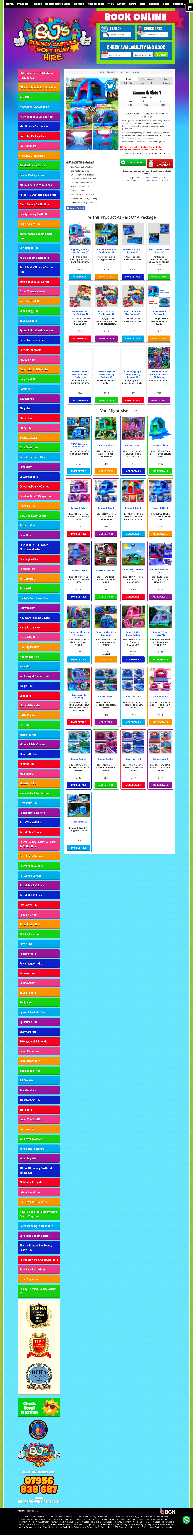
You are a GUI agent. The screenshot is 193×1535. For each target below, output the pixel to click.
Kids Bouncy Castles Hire (34, 126)
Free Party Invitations (32, 1269)
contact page (163, 180)
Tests (153, 83)
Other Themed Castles (33, 291)
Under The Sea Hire (31, 1119)
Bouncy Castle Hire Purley (111, 1522)
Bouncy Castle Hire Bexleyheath (103, 1516)
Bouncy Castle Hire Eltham (138, 1519)
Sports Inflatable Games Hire (37, 330)
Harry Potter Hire (30, 627)
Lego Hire (25, 696)
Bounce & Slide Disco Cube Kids (79, 633)
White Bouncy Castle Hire (34, 282)
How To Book (96, 4)
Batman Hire (27, 399)
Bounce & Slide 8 (160, 508)
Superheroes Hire (30, 1061)
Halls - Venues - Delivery (33, 1202)
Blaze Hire (26, 418)
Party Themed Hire (30, 822)
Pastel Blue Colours (31, 832)
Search (161, 55)
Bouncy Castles (28, 438)
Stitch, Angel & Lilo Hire (34, 1041)
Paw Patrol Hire (29, 905)
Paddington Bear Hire (32, 813)
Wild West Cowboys (31, 1139)
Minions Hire (27, 764)
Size (165, 79)
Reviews (154, 4)
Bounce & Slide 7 (133, 508)
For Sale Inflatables (31, 350)
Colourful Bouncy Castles (34, 486)
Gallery (144, 1527)
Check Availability (163, 163)
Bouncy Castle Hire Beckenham (51, 1516)
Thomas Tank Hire (30, 1071)
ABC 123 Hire (27, 360)
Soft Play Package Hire (33, 136)
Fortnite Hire (27, 579)
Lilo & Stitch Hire (30, 705)
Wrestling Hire (28, 1158)
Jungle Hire (26, 686)
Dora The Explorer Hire (33, 516)
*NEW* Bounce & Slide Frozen (79, 445)
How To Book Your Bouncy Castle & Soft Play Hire (39, 1214)
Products (23, 4)
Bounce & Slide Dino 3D (133, 570)
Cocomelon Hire (29, 477)
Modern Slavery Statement (30, 1527)
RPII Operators (121, 1527)
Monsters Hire (28, 783)
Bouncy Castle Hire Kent (161, 1519)
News (166, 4)
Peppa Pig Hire (28, 915)
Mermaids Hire (28, 735)
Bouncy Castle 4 (78, 759)
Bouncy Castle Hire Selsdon (135, 1522)
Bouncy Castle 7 (160, 759)
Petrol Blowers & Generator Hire (39, 1260)
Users (141, 83)
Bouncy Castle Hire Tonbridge (78, 1524)
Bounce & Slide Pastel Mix (160, 633)
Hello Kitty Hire (29, 637)
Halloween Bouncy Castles (35, 617)
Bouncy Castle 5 (105, 759)
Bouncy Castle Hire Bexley (77, 1516)
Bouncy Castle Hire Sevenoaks (161, 1522)
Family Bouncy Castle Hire (35, 214)
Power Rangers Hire (31, 963)
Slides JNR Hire (28, 321)
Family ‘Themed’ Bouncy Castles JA (38, 1291)
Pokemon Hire (28, 954)
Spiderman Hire (29, 1022)
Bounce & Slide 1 (133, 72)
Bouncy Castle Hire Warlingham (106, 1524)
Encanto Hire (27, 525)
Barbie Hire (26, 389)
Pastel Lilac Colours (31, 856)
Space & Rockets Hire (32, 1012)
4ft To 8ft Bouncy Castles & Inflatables (36, 1170)
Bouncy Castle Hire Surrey (54, 1524)
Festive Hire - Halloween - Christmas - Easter (35, 547)
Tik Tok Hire (26, 1080)
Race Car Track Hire (31, 301)
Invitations (170, 1527)
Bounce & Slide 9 (79, 570)
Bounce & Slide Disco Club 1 (160, 570)
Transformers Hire (30, 1100)
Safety (121, 4)
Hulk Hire (25, 666)
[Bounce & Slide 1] (92, 103)
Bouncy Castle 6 (133, 759)
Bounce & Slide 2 (106, 445)
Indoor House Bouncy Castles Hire (37, 236)
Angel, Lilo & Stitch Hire (34, 369)
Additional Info (148, 79)
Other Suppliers (29, 1279)
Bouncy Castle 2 (133, 696)
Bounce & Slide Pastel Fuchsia (133, 633)
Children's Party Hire (31, 1182)
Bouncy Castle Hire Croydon (114, 1519)
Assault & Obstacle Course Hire (38, 195)
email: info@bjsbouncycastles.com (39, 1500)
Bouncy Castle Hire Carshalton (34, 1519)
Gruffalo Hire (27, 608)
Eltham (155, 132)
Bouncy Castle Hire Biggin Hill (130, 1516)
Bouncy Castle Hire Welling (132, 1524)
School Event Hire (30, 1192)
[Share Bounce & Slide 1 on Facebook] (92, 208)
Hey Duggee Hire (29, 647)
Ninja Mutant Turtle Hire (34, 793)
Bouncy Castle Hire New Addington (34, 1522)
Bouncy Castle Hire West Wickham (159, 1524)
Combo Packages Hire (32, 175)
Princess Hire (27, 973)
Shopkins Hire (28, 993)
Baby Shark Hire (29, 379)
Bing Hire (25, 408)
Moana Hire (26, 774)
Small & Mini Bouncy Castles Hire (36, 269)
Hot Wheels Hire (29, 657)
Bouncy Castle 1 (105, 696)
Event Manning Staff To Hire (36, 1226)
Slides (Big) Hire (29, 311)
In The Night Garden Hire (34, 676)
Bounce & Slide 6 (106, 508)
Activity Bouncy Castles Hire (36, 117)
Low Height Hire (29, 248)
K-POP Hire (26, 97)
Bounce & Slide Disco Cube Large (106, 633)
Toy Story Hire (28, 1090)
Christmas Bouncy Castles (35, 1236)
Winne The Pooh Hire (32, 1149)
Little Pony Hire (29, 715)
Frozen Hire (26, 588)
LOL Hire (25, 725)
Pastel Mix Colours (30, 876)
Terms (133, 4)
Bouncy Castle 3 (160, 696)
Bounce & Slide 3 (133, 445)
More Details (80, 276)
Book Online (136, 162)
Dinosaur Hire (28, 506)
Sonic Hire (26, 1002)
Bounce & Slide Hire (33, 156)
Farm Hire (25, 535)
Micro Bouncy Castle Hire (34, 258)
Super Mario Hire (29, 1051)
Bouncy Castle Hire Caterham (61, 1519)
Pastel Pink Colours (31, 895)
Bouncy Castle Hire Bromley (156, 1516)
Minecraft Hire (28, 754)
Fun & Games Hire (30, 224)
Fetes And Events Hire (32, 340)
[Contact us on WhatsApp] (186, 1520)
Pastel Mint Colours (31, 866)
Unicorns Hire (27, 1129)
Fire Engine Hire (29, 559)
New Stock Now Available (34, 107)
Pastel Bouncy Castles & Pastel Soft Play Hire (38, 844)
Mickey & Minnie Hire (32, 744)
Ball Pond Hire (28, 146)
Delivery (79, 4)
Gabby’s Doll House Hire (34, 598)
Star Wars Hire (28, 1032)
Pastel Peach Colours (32, 885)
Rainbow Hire (27, 983)
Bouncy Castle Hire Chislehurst (88, 1519)
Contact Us (180, 4)
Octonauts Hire (29, 803)
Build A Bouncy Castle (32, 165)
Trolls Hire (26, 1110)
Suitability (128, 83)
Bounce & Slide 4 (160, 445)
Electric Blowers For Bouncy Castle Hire (36, 1247)
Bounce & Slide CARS (106, 570)
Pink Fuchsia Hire (30, 934)
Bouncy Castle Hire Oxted (88, 1522)
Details (129, 79)
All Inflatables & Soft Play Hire (38, 87)
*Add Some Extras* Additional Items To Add (37, 75)
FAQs (111, 4)
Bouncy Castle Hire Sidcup (30, 1524)
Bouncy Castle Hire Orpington (63, 1522)
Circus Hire (26, 467)
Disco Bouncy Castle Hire (34, 204)
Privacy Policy (48, 1527)
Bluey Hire (26, 428)
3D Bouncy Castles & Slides (36, 185)
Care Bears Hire (29, 447)
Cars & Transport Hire (32, 457)
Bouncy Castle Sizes (57, 4)
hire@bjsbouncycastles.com (136, 180)
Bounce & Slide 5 (79, 508)
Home (10, 4)
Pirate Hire (26, 944)
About (38, 4)
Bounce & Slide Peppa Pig (79, 696)
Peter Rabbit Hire (30, 924)
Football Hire (27, 569)
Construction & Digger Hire (36, 496)
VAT (142, 4)
